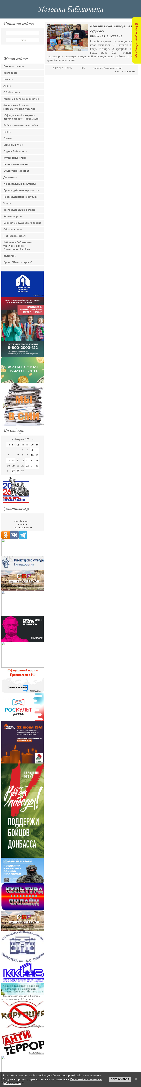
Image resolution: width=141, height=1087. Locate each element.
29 (22, 471)
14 (18, 460)
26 (8, 471)
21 (18, 466)
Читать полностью (125, 71)
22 (22, 466)
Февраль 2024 (22, 439)
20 (13, 466)
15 (22, 460)
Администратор (113, 68)
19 (8, 466)
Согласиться (120, 1079)
